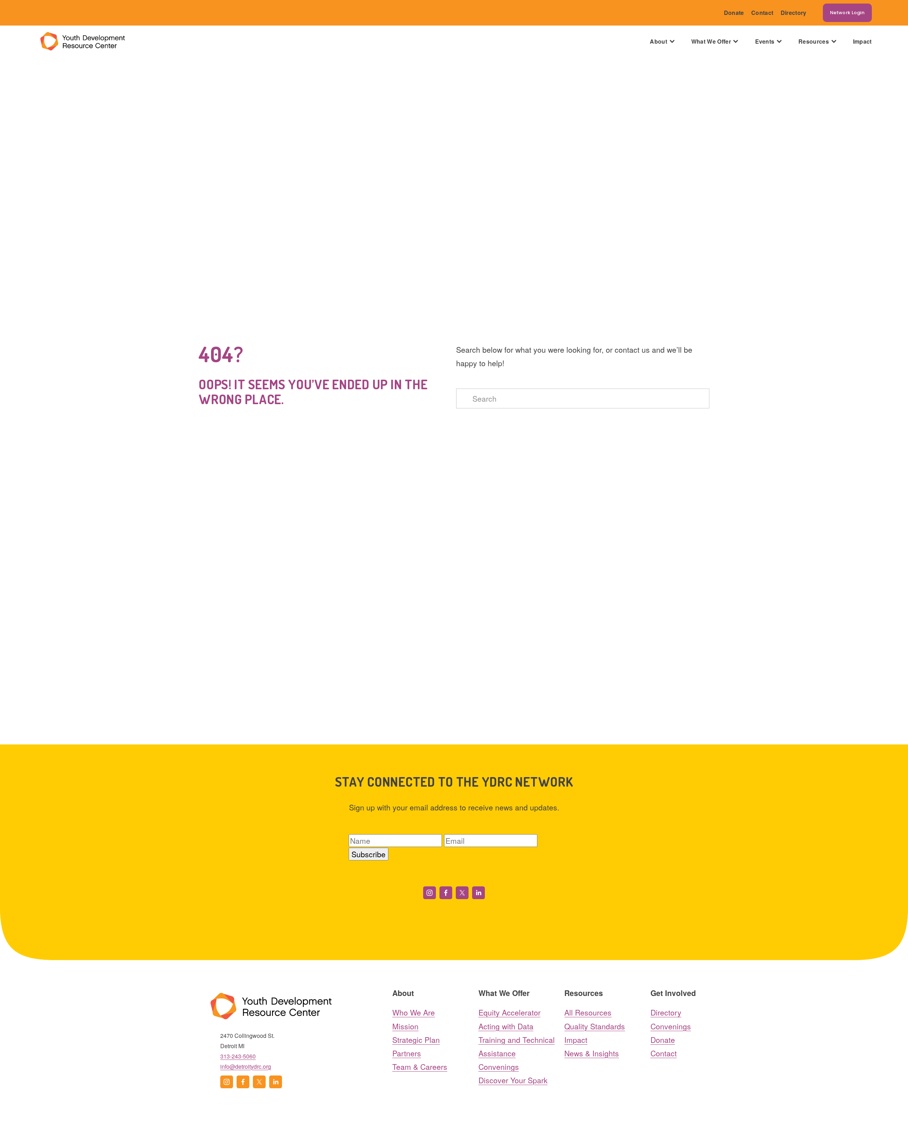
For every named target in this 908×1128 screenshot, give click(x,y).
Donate (734, 13)
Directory (794, 13)
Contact (762, 13)
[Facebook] (445, 892)
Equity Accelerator (509, 1012)
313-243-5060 (238, 1056)
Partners (406, 1053)
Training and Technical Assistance (516, 1046)
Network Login (847, 12)
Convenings (498, 1066)
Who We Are (413, 1012)
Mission (405, 1026)
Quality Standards (594, 1026)
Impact (862, 41)
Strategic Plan (416, 1039)
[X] (462, 892)
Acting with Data (505, 1026)
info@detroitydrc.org (245, 1066)
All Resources (587, 1012)
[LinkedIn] (478, 892)
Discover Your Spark (513, 1080)
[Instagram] (429, 892)
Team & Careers (419, 1066)
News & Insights (591, 1053)
